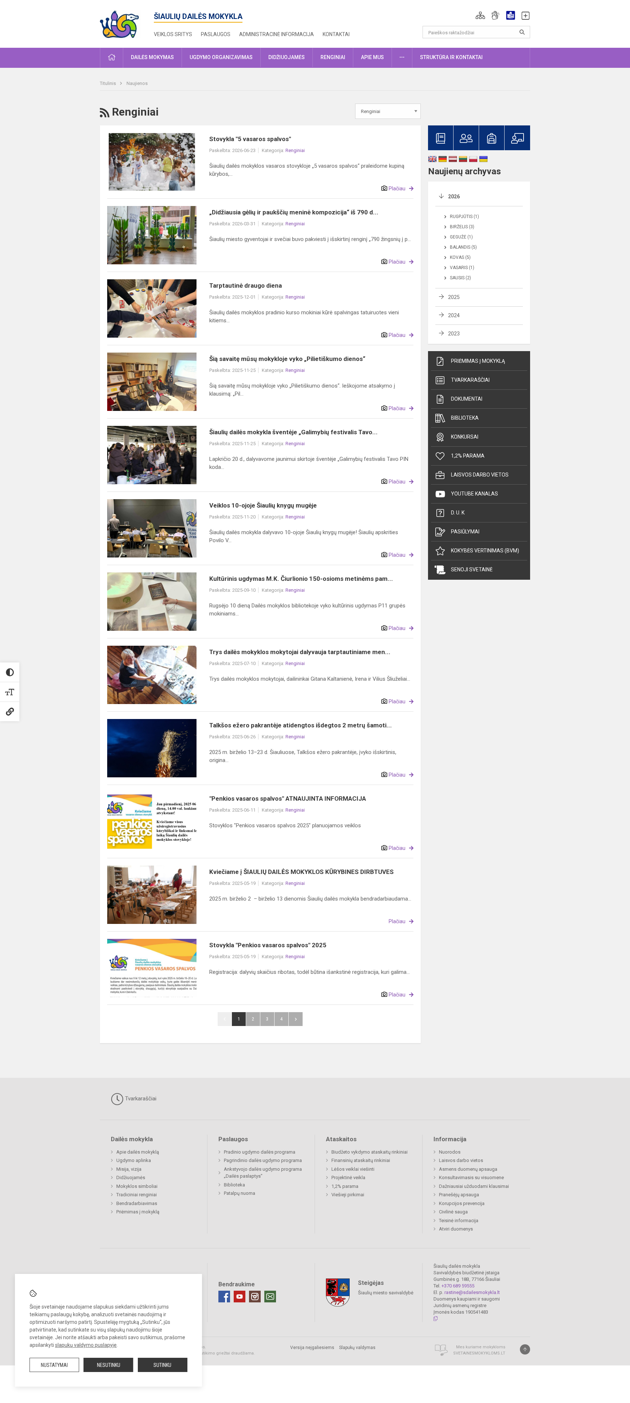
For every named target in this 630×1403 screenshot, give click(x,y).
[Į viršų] (525, 1349)
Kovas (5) (460, 257)
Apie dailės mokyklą (137, 1152)
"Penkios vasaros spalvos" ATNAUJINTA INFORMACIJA (287, 798)
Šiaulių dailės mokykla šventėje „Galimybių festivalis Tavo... (293, 432)
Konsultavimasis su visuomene (471, 1177)
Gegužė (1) (461, 237)
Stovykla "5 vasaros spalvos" (250, 139)
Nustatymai (54, 1365)
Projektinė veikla (348, 1177)
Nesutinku (108, 1365)
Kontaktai (336, 34)
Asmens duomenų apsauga (468, 1169)
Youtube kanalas (474, 494)
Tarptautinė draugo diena (245, 285)
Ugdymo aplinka (133, 1160)
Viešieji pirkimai (347, 1194)
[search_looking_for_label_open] (522, 32)
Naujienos (137, 83)
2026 (454, 196)
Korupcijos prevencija (462, 1203)
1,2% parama (468, 456)
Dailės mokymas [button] (152, 57)
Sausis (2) (460, 277)
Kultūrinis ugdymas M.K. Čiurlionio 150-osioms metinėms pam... (301, 578)
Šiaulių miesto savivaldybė (385, 1292)
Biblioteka (465, 418)
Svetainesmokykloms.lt (479, 1353)
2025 (454, 297)
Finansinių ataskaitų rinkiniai (360, 1160)
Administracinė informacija (276, 34)
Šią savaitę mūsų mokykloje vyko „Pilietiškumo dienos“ (287, 358)
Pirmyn (296, 1019)
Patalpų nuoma (239, 1193)
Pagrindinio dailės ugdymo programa (263, 1160)
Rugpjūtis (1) (464, 216)
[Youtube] (239, 1296)
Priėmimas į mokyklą (478, 361)
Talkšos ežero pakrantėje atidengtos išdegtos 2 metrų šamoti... (300, 725)
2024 (454, 315)
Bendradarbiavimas (136, 1203)
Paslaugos (215, 34)
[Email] (270, 1296)
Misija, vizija (128, 1169)
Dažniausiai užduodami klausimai (474, 1186)
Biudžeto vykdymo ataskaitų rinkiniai (369, 1152)
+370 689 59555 (458, 1286)
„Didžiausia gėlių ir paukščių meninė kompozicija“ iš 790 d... (293, 212)
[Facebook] (224, 1296)
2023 (454, 334)
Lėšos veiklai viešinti (352, 1169)
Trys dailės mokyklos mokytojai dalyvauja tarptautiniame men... (299, 652)
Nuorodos (449, 1152)
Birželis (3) (462, 226)
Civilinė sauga (453, 1211)
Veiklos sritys (173, 34)
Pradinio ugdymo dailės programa (259, 1152)
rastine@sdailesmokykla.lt (472, 1292)
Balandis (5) (463, 247)
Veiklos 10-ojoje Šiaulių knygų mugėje (263, 505)
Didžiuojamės (130, 1177)
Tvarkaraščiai (470, 380)
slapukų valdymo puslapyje (86, 1345)
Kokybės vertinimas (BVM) (485, 550)
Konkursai (464, 437)
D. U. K (457, 513)
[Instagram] (255, 1296)
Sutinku (162, 1365)
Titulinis (108, 83)
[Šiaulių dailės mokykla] (127, 22)
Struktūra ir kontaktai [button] (451, 57)
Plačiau (397, 188)
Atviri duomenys (456, 1229)
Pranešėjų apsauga (459, 1194)
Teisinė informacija (458, 1220)
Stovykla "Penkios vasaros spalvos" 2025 (267, 945)
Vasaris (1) (462, 267)
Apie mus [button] (372, 57)
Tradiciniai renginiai (136, 1194)
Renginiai (295, 150)
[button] (480, 15)
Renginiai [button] (332, 57)
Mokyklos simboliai (137, 1186)
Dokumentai (466, 399)
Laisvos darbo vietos (480, 475)
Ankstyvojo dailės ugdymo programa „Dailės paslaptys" (263, 1172)
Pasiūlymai (465, 532)
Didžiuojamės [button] (286, 57)
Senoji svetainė (472, 569)
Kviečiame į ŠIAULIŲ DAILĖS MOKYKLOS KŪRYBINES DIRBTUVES (301, 871)
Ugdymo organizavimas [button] (221, 57)
